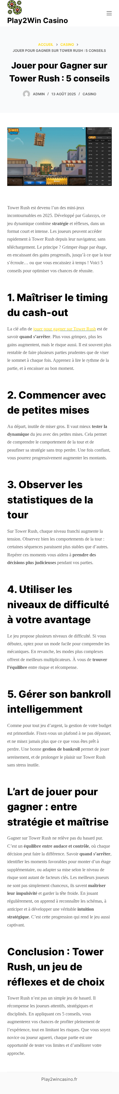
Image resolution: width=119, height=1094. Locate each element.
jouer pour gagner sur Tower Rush (64, 328)
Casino (89, 94)
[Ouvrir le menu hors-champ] (109, 13)
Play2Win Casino (37, 20)
